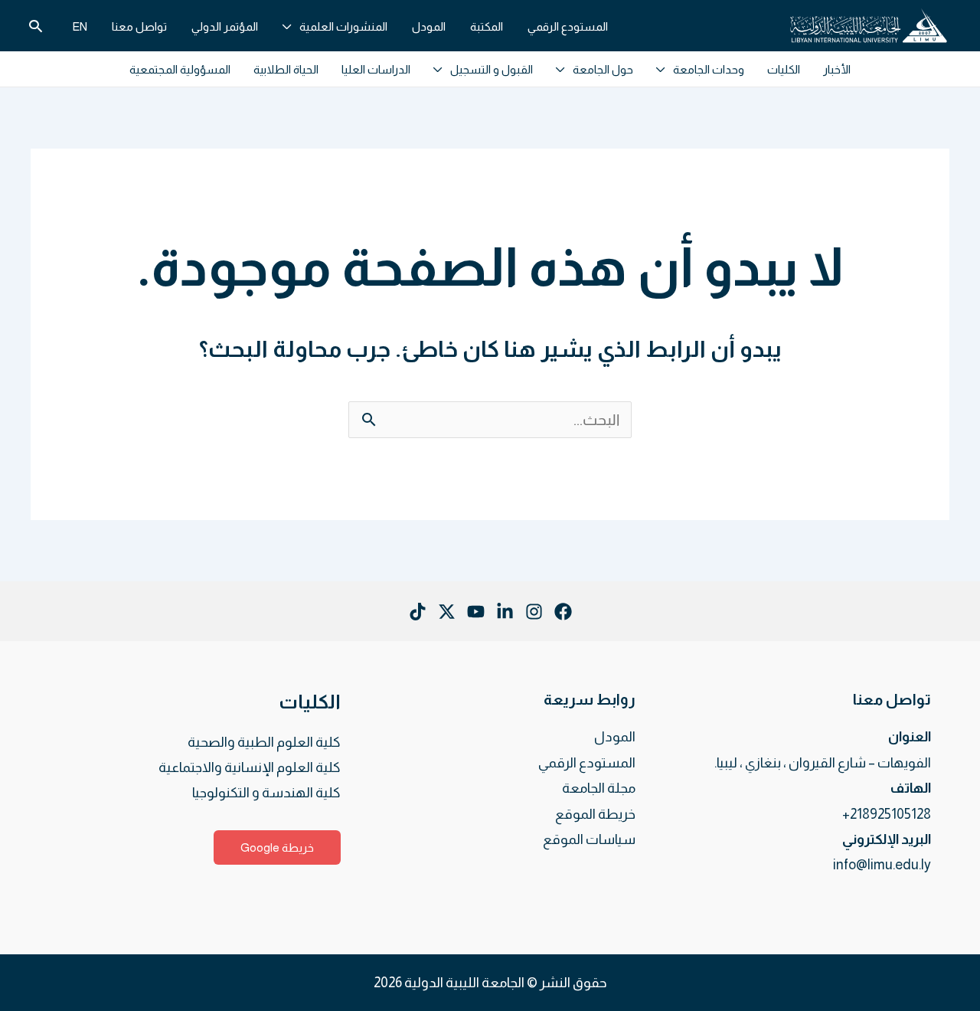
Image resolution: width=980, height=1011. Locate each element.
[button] (291, 26)
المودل (614, 736)
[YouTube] (476, 611)
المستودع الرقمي (586, 763)
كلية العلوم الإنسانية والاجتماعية (249, 767)
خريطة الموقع (595, 814)
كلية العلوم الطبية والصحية (264, 742)
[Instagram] (534, 611)
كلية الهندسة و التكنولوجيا (266, 792)
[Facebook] (563, 611)
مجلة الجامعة (598, 788)
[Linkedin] (505, 611)
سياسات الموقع (589, 839)
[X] (447, 611)
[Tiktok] (417, 611)
